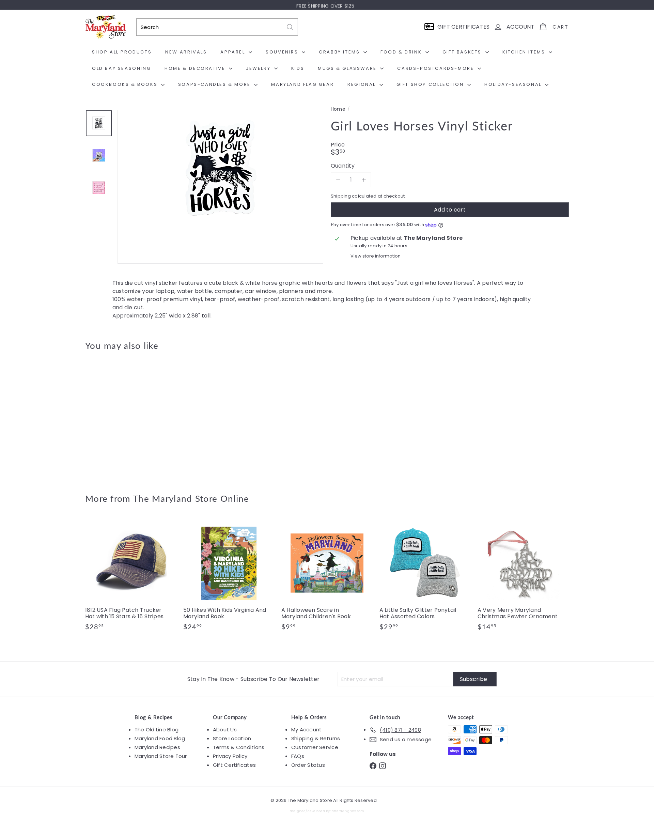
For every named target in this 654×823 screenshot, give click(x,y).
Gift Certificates (234, 764)
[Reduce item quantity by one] (338, 179)
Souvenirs (283, 52)
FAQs (297, 756)
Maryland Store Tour (161, 756)
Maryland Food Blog (160, 738)
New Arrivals (186, 52)
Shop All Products (122, 52)
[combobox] (217, 27)
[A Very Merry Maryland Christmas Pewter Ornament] (523, 577)
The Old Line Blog (156, 729)
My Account (306, 729)
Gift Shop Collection (431, 84)
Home (338, 109)
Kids (297, 68)
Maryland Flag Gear (302, 84)
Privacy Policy (230, 756)
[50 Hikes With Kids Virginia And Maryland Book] (229, 577)
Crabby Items (340, 52)
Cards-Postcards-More (436, 68)
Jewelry (259, 68)
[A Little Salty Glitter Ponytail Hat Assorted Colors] (425, 577)
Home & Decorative (196, 68)
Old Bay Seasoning (121, 68)
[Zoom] (220, 212)
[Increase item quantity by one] (363, 179)
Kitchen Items (524, 52)
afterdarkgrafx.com (348, 811)
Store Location (232, 738)
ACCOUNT (520, 27)
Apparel (233, 52)
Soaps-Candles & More (215, 84)
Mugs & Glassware (348, 68)
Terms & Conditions (238, 747)
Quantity (343, 165)
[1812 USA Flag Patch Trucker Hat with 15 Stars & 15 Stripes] (130, 577)
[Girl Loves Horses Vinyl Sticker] (122, 416)
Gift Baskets (463, 52)
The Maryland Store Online (191, 498)
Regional (362, 84)
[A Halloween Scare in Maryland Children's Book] (327, 577)
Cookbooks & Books (125, 84)
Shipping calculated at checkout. (368, 196)
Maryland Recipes (157, 747)
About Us (225, 729)
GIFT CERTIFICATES (463, 27)
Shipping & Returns (315, 738)
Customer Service (314, 747)
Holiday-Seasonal (513, 84)
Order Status (308, 764)
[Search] (290, 27)
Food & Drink (402, 52)
